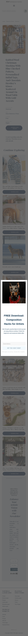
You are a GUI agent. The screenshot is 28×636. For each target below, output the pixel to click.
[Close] (25, 282)
